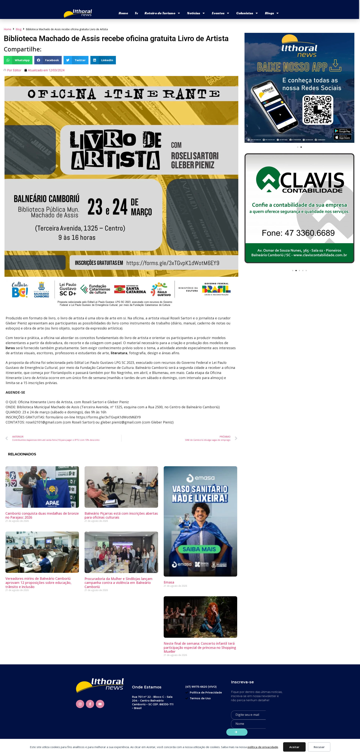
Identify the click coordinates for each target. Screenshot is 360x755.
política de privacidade (263, 747)
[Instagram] (80, 704)
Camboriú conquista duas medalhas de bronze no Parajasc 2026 (42, 515)
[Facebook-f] (90, 704)
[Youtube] (100, 704)
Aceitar (294, 747)
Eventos (218, 13)
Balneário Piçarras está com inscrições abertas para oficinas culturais (121, 515)
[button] (18, 60)
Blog (18, 29)
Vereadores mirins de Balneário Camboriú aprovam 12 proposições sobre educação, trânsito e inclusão (38, 582)
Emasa (169, 582)
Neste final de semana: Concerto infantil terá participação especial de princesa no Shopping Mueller (200, 647)
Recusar (319, 747)
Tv (136, 13)
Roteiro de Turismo (160, 13)
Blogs (269, 13)
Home (123, 13)
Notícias (193, 13)
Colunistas (244, 13)
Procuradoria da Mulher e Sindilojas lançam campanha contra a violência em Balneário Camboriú (118, 582)
